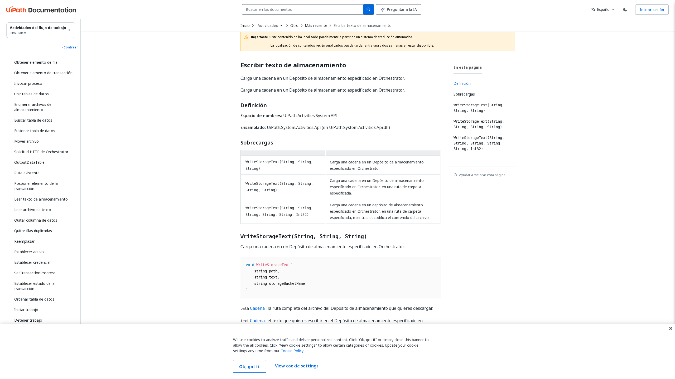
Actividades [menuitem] (268, 25)
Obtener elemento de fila (35, 62)
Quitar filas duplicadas (33, 230)
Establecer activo (29, 252)
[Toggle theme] (625, 9)
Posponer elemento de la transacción (36, 186)
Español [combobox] (600, 9)
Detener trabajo (28, 320)
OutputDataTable (29, 162)
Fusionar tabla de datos (34, 130)
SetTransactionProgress (35, 273)
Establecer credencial (32, 262)
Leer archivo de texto (32, 209)
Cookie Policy (292, 350)
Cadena (257, 308)
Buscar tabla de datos (33, 120)
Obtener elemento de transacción (43, 73)
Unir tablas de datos (31, 94)
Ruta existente (27, 173)
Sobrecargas (256, 142)
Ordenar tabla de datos (34, 299)
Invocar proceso (28, 83)
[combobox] (303, 9)
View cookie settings (297, 366)
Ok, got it (249, 366)
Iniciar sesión (652, 9)
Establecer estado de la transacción (34, 286)
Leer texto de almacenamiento (41, 199)
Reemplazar (24, 241)
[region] (337, 351)
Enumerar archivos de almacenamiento (32, 107)
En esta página (468, 67)
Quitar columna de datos (35, 220)
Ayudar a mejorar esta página (482, 174)
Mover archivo (26, 141)
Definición (253, 105)
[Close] (670, 328)
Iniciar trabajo (26, 309)
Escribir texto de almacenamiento (363, 25)
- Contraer (69, 47)
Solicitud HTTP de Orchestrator (41, 151)
